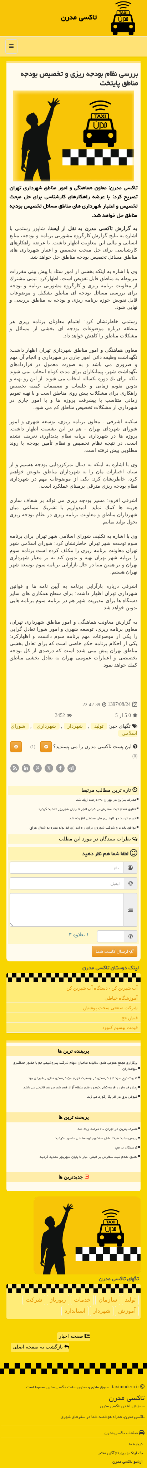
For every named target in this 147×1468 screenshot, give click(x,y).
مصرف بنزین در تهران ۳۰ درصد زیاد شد (106, 799)
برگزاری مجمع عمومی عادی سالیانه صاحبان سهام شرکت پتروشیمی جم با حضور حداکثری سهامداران (75, 1065)
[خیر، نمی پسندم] (16, 746)
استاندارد (75, 1311)
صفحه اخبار (72, 1336)
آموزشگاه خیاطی (121, 998)
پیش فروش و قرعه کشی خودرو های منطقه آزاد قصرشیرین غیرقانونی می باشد (80, 1087)
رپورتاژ (58, 1300)
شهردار (75, 726)
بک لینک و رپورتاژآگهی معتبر (120, 1453)
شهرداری (46, 726)
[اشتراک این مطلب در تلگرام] (72, 767)
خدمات (82, 1300)
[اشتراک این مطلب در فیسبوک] (60, 767)
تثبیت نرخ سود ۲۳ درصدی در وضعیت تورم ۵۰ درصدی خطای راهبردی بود (82, 1078)
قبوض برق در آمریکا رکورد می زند (112, 1096)
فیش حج (129, 1017)
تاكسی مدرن (79, 17)
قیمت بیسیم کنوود (120, 1027)
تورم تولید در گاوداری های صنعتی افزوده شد (102, 818)
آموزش (127, 1311)
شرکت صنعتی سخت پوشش (110, 1007)
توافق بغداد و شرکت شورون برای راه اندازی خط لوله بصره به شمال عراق (83, 827)
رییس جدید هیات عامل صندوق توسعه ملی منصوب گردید (96, 1138)
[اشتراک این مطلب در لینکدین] (26, 767)
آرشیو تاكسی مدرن (127, 1461)
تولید (98, 726)
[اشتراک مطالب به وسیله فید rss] (15, 767)
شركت (34, 1300)
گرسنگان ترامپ (126, 1147)
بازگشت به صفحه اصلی (38, 1347)
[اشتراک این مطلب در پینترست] (37, 767)
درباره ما (136, 1444)
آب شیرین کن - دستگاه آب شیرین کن (102, 988)
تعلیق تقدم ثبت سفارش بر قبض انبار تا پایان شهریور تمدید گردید (87, 809)
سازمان (107, 1300)
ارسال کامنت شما (112, 951)
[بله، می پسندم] (46, 746)
